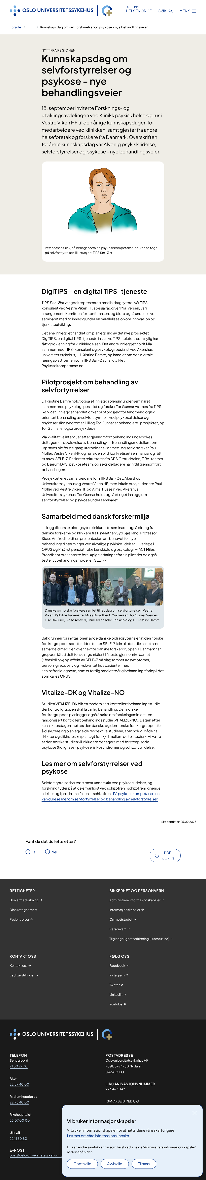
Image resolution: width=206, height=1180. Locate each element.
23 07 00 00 (20, 1120)
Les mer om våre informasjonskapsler (98, 1135)
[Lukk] (194, 1113)
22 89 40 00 (19, 1084)
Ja (33, 852)
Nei (54, 852)
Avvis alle (114, 1163)
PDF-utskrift (168, 855)
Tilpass (144, 1163)
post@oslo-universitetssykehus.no (36, 1155)
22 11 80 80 (18, 1138)
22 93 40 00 (19, 1102)
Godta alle (82, 1163)
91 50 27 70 (19, 1066)
